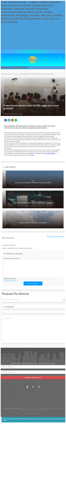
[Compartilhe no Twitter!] (9, 120)
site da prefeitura (50, 153)
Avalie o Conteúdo (10, 278)
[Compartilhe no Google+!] (12, 120)
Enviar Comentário (33, 283)
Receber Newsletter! (33, 377)
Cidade (32, 155)
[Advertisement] (33, 38)
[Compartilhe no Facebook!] (5, 120)
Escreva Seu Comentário (12, 258)
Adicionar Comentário (56, 237)
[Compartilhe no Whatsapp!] (15, 120)
